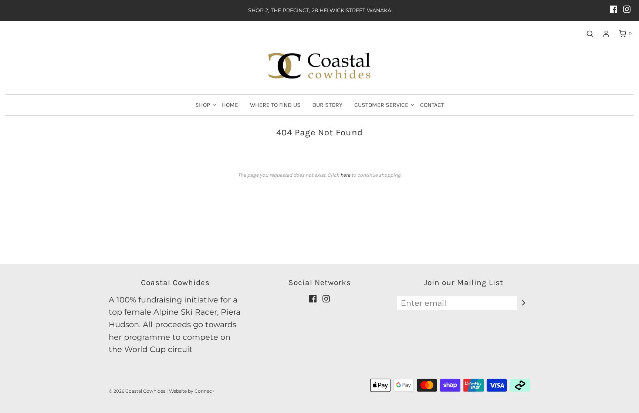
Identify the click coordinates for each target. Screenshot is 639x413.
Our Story (327, 104)
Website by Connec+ (191, 391)
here (345, 175)
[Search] (586, 33)
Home (230, 104)
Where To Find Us (275, 104)
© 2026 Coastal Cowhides (137, 391)
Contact (432, 104)
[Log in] (602, 33)
